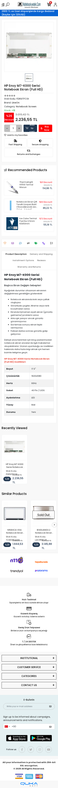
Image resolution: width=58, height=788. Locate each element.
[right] (54, 525)
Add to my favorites (17, 135)
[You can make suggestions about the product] (52, 243)
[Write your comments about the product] (21, 243)
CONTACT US (29, 685)
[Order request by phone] (44, 243)
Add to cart (31, 128)
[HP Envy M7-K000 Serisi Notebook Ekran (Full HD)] (14, 448)
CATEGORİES (29, 676)
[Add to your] (29, 243)
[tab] (16, 254)
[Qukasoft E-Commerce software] (29, 784)
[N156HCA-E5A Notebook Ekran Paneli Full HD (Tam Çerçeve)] (14, 514)
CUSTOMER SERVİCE (29, 667)
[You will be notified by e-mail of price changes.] (37, 243)
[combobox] (7, 726)
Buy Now (46, 128)
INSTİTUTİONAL (29, 658)
